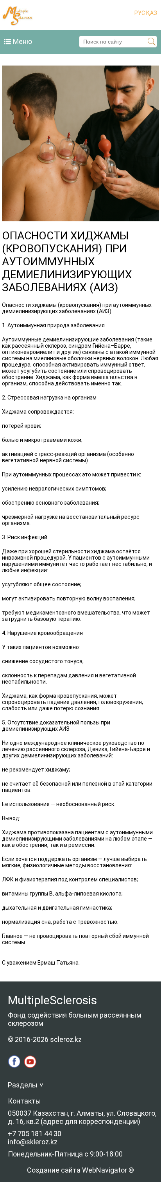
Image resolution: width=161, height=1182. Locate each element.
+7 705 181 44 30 (34, 1133)
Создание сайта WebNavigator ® (80, 1170)
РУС (139, 13)
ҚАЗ (151, 13)
